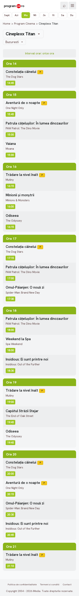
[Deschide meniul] (72, 5)
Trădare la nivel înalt (22, 174)
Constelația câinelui (21, 71)
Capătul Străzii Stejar (22, 411)
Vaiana (11, 143)
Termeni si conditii (49, 584)
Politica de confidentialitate (22, 584)
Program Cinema (24, 23)
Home (6, 23)
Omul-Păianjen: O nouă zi (25, 287)
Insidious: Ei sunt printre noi (27, 359)
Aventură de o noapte (23, 102)
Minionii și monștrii (20, 195)
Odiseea (12, 215)
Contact (67, 584)
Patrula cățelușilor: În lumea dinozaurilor (37, 123)
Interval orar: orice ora (39, 53)
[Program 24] (14, 6)
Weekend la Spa (18, 339)
